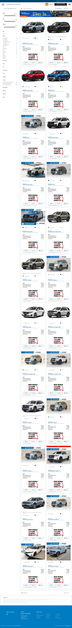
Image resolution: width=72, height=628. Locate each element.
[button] (44, 27)
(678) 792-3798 (61, 3)
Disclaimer (68, 12)
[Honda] (3, 4)
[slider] (3, 15)
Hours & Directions (60, 4)
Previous (20, 14)
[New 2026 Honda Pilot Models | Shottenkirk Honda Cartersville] (46, 14)
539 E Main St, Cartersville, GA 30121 (64, 1)
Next (71, 14)
